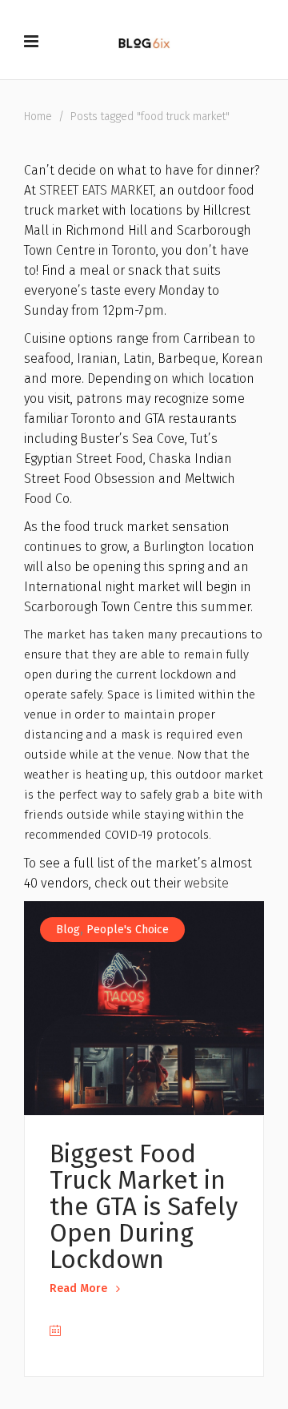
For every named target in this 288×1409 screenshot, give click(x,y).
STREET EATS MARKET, (97, 190)
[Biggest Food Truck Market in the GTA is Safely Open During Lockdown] (144, 1008)
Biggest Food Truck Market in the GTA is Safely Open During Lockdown (144, 1206)
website (206, 883)
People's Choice (127, 929)
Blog (68, 929)
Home (38, 116)
